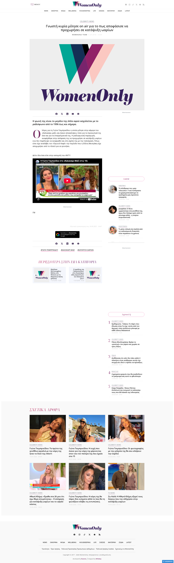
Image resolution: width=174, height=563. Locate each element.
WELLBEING (72, 11)
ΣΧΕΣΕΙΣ (101, 11)
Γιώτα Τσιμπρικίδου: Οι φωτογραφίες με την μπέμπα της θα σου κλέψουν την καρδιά (125, 451)
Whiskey (98, 559)
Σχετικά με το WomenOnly (124, 549)
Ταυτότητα (45, 549)
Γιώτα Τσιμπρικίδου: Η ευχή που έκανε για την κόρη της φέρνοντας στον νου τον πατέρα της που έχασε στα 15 (86, 452)
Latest (126, 178)
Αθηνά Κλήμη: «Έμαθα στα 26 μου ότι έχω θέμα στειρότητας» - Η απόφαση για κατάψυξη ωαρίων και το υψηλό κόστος (47, 500)
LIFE (94, 11)
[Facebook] (56, 114)
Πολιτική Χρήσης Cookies (105, 549)
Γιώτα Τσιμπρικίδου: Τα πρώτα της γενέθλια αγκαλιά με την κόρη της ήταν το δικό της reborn (46, 451)
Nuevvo (83, 559)
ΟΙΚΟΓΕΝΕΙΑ (123, 226)
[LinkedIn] (67, 114)
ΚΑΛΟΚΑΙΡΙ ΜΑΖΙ (68, 250)
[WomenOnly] (87, 5)
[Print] (78, 114)
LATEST (127, 11)
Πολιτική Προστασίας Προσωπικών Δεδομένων (78, 549)
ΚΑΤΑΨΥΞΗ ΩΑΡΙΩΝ (86, 250)
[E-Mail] (72, 114)
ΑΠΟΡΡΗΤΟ (168, 561)
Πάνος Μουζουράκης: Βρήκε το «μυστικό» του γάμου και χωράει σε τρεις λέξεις (126, 344)
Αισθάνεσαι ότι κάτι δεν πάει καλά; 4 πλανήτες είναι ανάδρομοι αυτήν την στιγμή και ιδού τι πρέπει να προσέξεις (127, 360)
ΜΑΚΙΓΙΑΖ (115, 371)
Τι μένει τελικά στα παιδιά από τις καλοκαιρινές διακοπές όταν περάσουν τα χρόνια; (131, 231)
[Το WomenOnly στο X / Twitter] (135, 5)
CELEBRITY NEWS (87, 21)
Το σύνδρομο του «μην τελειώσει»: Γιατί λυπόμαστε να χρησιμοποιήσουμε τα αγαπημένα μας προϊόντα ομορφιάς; (130, 192)
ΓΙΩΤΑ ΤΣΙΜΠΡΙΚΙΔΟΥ (50, 250)
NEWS (46, 11)
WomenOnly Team (79, 35)
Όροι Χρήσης (55, 549)
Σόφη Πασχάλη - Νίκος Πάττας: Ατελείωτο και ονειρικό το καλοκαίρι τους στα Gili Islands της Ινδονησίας (126, 390)
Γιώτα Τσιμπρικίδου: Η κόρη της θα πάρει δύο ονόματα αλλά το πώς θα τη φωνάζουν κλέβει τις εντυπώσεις (87, 499)
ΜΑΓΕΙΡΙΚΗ (111, 11)
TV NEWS (111, 493)
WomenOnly (87, 528)
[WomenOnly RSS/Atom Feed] (142, 5)
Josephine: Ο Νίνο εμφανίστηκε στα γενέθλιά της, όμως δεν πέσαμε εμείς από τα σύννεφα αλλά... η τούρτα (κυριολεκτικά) (131, 213)
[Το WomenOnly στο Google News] (139, 5)
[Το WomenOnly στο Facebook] (125, 5)
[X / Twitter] (61, 114)
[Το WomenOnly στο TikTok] (132, 5)
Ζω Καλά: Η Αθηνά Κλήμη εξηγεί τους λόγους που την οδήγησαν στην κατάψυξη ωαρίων (125, 499)
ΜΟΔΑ (63, 11)
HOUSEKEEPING (84, 11)
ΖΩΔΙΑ (120, 11)
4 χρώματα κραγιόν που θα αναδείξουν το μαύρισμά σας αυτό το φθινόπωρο (127, 375)
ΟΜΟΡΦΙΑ (54, 11)
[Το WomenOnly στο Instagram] (128, 5)
